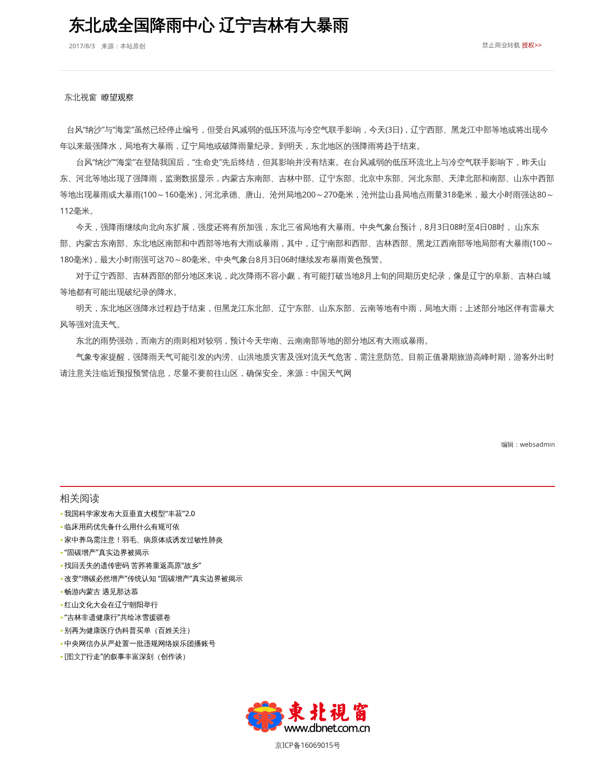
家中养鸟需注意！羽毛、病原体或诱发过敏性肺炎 (143, 540)
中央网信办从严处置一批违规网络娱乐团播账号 (140, 643)
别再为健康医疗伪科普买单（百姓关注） (129, 630)
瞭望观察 (117, 97)
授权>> (532, 45)
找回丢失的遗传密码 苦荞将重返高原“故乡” (132, 565)
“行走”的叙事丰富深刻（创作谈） (136, 656)
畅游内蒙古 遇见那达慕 (101, 591)
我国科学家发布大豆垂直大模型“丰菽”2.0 (129, 513)
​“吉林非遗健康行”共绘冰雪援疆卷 (117, 617)
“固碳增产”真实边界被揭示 (106, 552)
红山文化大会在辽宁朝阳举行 (111, 604)
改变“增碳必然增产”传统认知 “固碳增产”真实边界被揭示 (153, 578)
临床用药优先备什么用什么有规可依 (122, 526)
